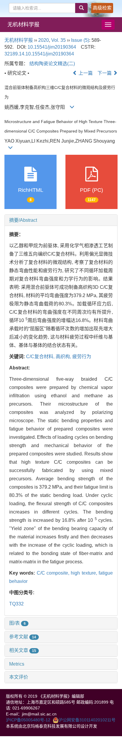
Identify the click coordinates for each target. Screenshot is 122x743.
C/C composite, (54, 572)
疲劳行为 (81, 356)
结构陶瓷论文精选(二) (52, 63)
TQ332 (16, 603)
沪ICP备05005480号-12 (28, 720)
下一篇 (105, 73)
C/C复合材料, (41, 356)
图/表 (17, 623)
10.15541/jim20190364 (52, 47)
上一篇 (85, 73)
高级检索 (102, 7)
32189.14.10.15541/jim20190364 (39, 53)
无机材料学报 (23, 25)
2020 (43, 40)
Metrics (16, 664)
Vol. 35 (58, 40)
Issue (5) (80, 40)
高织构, (64, 356)
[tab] (61, 220)
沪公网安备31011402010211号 (87, 720)
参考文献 (22, 636)
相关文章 (22, 650)
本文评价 (18, 677)
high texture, (85, 572)
